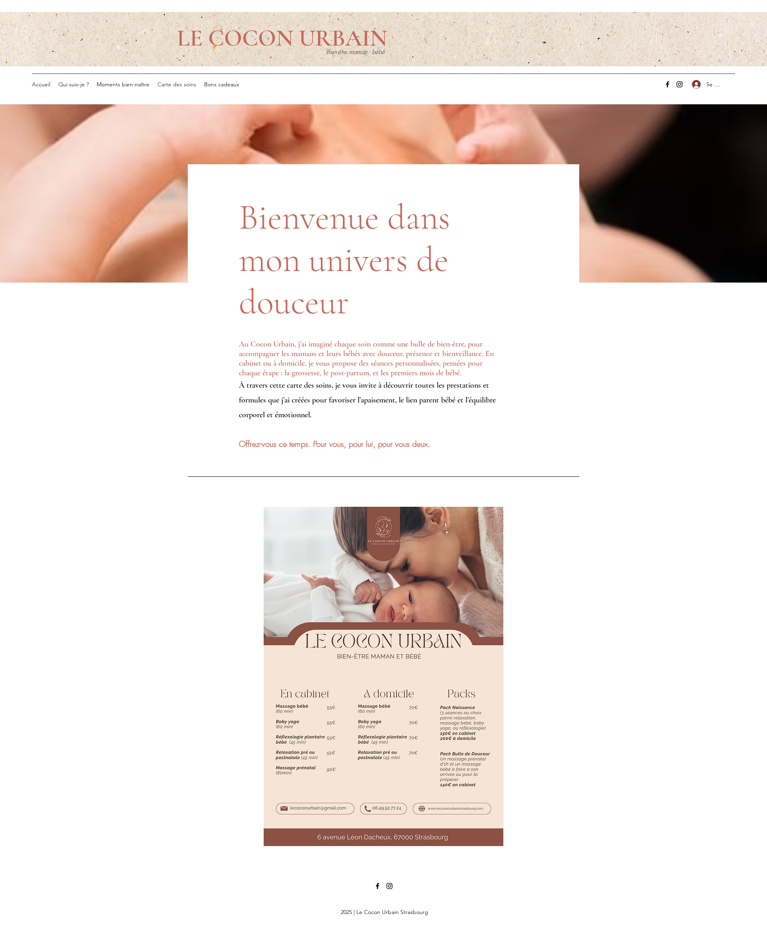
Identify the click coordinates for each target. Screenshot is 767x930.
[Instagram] (680, 84)
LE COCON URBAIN (282, 38)
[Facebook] (668, 84)
